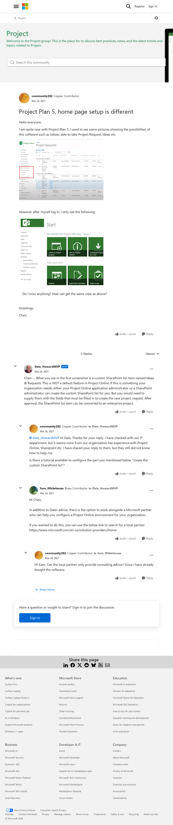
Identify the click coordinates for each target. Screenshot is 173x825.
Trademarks (100, 814)
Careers (117, 750)
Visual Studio (66, 798)
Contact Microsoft (28, 814)
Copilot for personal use (17, 711)
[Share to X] (79, 664)
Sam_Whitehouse (52, 488)
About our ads (151, 814)
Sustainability (120, 798)
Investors (117, 777)
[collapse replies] (15, 366)
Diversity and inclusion (124, 784)
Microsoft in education (124, 684)
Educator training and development (131, 718)
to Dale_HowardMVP (103, 426)
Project (22, 18)
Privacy (45, 814)
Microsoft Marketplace (70, 784)
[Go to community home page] (25, 6)
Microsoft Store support (71, 697)
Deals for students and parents (129, 724)
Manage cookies (62, 814)
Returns (63, 704)
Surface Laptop (12, 691)
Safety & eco (117, 814)
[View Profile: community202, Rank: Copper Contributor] (24, 98)
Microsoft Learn (67, 764)
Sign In (152, 6)
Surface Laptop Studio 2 (17, 697)
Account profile (66, 684)
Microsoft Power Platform (18, 777)
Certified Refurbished (70, 718)
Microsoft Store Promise (71, 724)
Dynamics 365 (12, 764)
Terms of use (82, 814)
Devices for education (124, 691)
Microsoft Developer (69, 757)
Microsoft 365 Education (125, 704)
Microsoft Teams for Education (128, 697)
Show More (46, 589)
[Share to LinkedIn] (66, 664)
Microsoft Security (14, 757)
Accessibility (119, 791)
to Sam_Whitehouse (107, 553)
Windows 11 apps (14, 731)
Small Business (12, 798)
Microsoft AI (11, 750)
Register (139, 6)
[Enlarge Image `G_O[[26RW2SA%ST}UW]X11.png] (61, 252)
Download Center (68, 691)
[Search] (128, 6)
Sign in (35, 617)
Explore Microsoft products (18, 724)
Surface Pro (11, 684)
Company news (120, 764)
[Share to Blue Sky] (93, 664)
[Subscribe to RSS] (100, 664)
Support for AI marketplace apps (75, 771)
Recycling (134, 814)
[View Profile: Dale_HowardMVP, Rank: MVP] (28, 369)
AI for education (121, 731)
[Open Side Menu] (16, 6)
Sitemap (9, 814)
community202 (42, 96)
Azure (62, 750)
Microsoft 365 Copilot (16, 791)
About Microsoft (121, 757)
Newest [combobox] (152, 354)
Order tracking (66, 711)
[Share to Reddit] (86, 664)
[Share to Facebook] (72, 664)
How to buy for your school (126, 711)
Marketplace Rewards (70, 791)
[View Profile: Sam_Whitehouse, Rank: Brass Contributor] (33, 490)
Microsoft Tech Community (72, 777)
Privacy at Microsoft (123, 771)
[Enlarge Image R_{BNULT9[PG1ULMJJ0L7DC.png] (61, 169)
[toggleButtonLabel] (156, 18)
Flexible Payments (68, 731)
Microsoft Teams (13, 784)
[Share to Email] (107, 664)
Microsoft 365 (12, 771)
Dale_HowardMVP (47, 366)
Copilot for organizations (17, 704)
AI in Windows (12, 718)
